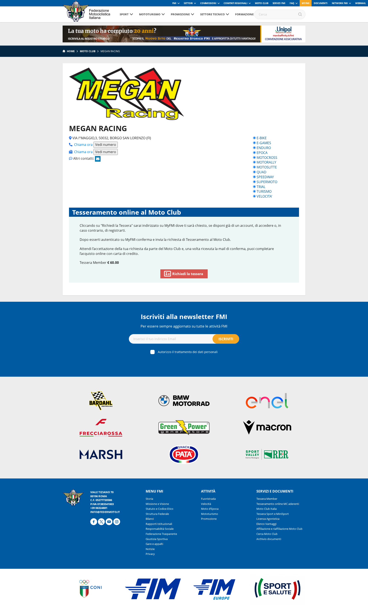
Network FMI (340, 3)
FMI (174, 3)
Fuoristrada (208, 499)
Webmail (360, 3)
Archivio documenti (268, 539)
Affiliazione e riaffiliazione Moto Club (279, 529)
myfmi (305, 3)
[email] (98, 159)
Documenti (321, 3)
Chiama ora (83, 144)
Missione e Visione (157, 504)
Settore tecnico (212, 14)
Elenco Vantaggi (266, 524)
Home (71, 51)
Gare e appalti (154, 544)
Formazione (244, 14)
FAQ (292, 3)
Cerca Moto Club (266, 534)
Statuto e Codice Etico (159, 509)
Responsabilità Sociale (160, 529)
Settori (188, 3)
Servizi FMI (279, 3)
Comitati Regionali (235, 3)
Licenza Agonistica (267, 519)
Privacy (150, 554)
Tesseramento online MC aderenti (277, 504)
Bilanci (150, 519)
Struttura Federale (157, 514)
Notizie (150, 549)
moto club (87, 51)
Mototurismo (149, 14)
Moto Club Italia (266, 509)
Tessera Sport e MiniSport (272, 514)
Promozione (180, 14)
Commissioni (208, 3)
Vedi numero (105, 144)
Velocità (206, 504)
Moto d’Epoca (209, 509)
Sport (124, 14)
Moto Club (261, 3)
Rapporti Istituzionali (159, 524)
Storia (149, 499)
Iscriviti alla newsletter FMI (184, 316)
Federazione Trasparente (161, 534)
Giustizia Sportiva (157, 539)
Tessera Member (266, 499)
